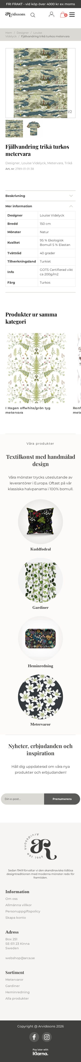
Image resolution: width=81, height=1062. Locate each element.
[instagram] (47, 1037)
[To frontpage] (15, 14)
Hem (8, 32)
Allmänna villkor (18, 905)
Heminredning (17, 992)
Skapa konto (15, 918)
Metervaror (14, 980)
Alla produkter (17, 998)
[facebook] (34, 1037)
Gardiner (12, 986)
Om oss (11, 899)
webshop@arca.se (20, 958)
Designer (23, 32)
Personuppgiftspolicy (22, 911)
